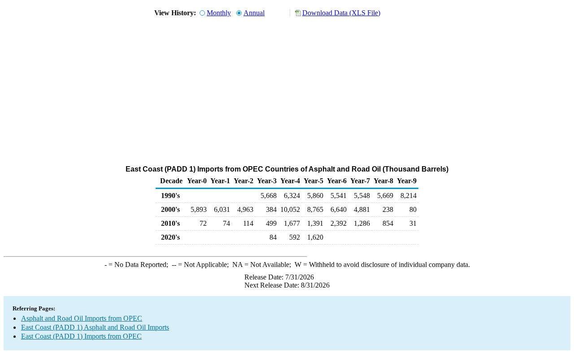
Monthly (219, 13)
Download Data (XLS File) (341, 13)
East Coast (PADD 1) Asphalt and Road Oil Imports (95, 327)
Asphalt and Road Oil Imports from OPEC (81, 318)
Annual (254, 13)
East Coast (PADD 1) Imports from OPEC (81, 336)
